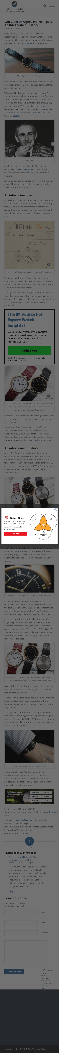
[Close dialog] (55, 509)
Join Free (15, 533)
